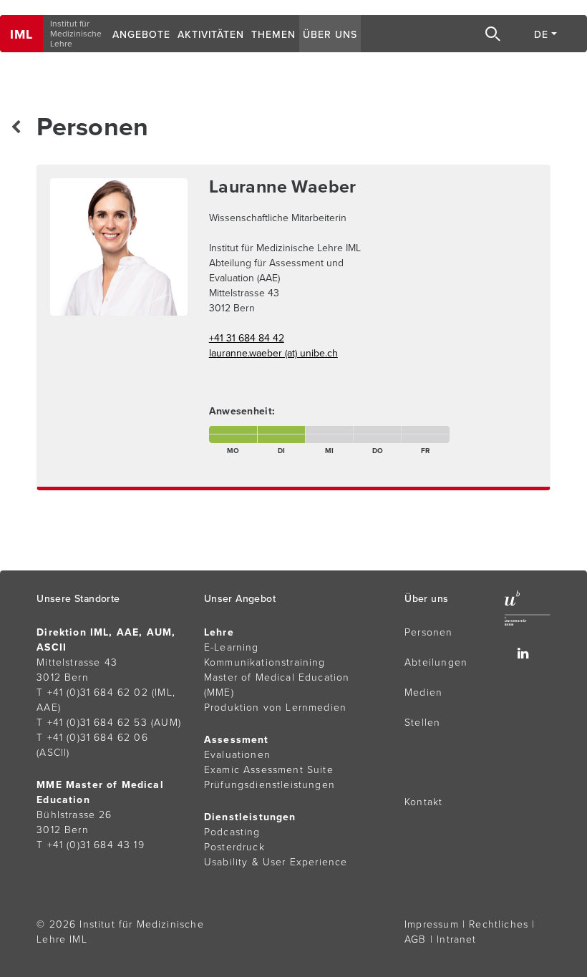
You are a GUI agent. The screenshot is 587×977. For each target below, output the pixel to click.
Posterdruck (234, 847)
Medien (423, 692)
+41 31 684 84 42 (246, 338)
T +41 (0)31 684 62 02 (92, 692)
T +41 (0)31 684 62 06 (92, 737)
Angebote (141, 35)
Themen (273, 35)
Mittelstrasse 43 (77, 662)
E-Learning (231, 647)
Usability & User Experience (276, 862)
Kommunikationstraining (265, 662)
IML (21, 34)
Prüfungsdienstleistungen (269, 785)
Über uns (330, 35)
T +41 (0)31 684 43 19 (91, 845)
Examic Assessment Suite (269, 770)
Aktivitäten (211, 35)
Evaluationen (237, 755)
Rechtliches (498, 924)
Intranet (456, 939)
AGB (415, 939)
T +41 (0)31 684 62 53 (92, 722)
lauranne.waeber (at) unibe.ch (273, 353)
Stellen (422, 722)
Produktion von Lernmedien (275, 707)
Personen (428, 632)
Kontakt (423, 802)
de (541, 35)
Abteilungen (435, 662)
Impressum (431, 924)
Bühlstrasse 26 (74, 815)
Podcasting (232, 832)
